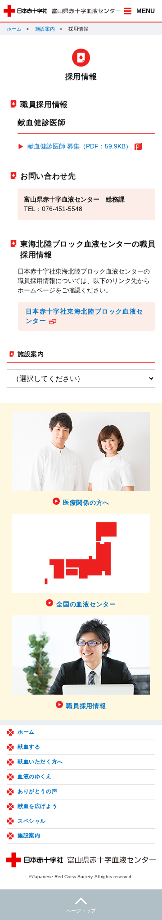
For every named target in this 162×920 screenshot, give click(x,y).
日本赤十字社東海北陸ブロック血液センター (85, 316)
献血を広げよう (37, 806)
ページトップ (81, 910)
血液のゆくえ (35, 776)
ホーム (14, 28)
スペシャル (32, 821)
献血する (29, 747)
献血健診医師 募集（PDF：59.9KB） (79, 146)
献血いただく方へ (40, 761)
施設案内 (45, 28)
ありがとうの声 (37, 791)
